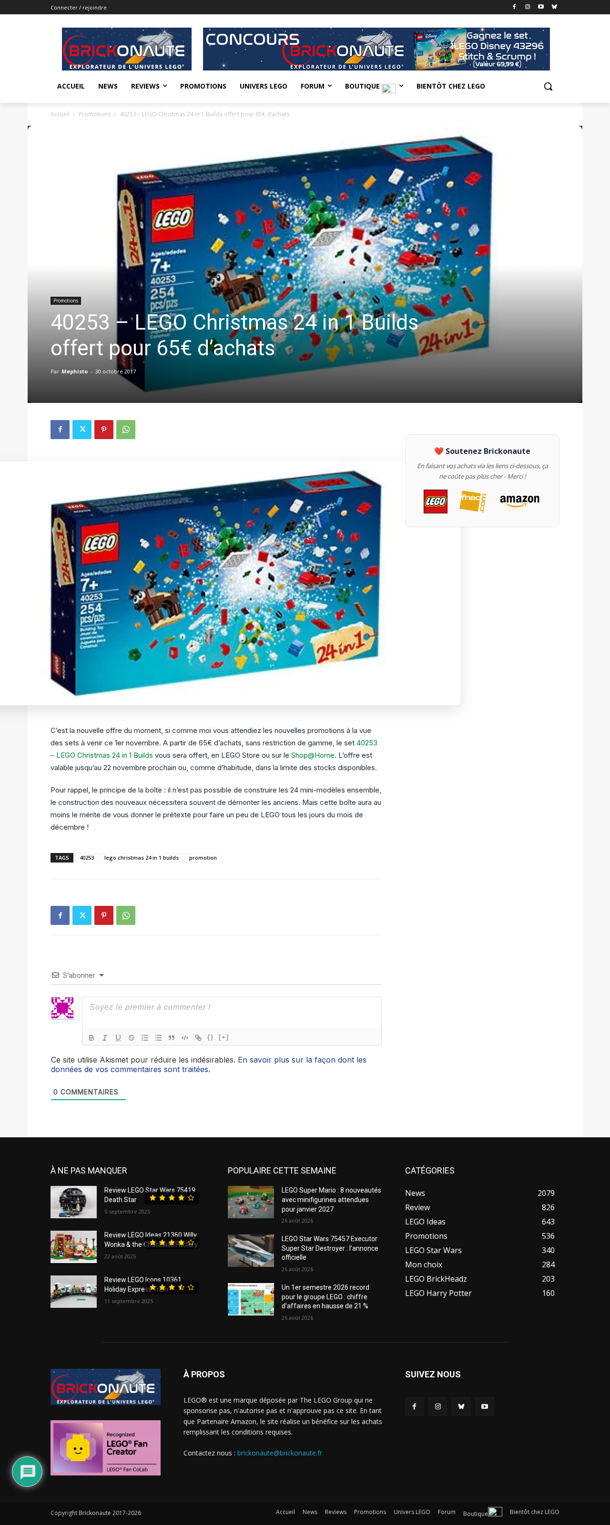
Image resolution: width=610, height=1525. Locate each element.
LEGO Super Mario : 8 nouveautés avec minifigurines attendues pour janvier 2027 (331, 1199)
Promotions (95, 114)
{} (210, 1037)
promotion (203, 857)
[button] (548, 86)
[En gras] (91, 1037)
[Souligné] (118, 1037)
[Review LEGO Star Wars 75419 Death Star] (74, 1202)
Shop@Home (313, 755)
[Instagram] (527, 7)
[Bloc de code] (185, 1037)
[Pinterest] (103, 429)
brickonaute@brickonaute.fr (279, 1452)
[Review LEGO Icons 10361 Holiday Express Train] (74, 1291)
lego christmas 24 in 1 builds (141, 857)
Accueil (60, 114)
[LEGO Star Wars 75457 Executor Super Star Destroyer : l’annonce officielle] (251, 1250)
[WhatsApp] (125, 429)
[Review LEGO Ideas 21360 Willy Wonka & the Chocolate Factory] (74, 1247)
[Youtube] (540, 7)
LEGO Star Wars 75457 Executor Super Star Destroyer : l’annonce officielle (330, 1248)
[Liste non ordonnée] (158, 1037)
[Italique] (105, 1037)
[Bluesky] (554, 7)
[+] (224, 1037)
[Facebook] (514, 7)
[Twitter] (82, 429)
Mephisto (74, 371)
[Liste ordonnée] (145, 1037)
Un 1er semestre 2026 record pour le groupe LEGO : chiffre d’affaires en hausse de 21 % (325, 1297)
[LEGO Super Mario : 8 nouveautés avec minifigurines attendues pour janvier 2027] (251, 1202)
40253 (87, 857)
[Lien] (198, 1037)
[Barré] (131, 1037)
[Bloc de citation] (171, 1037)
